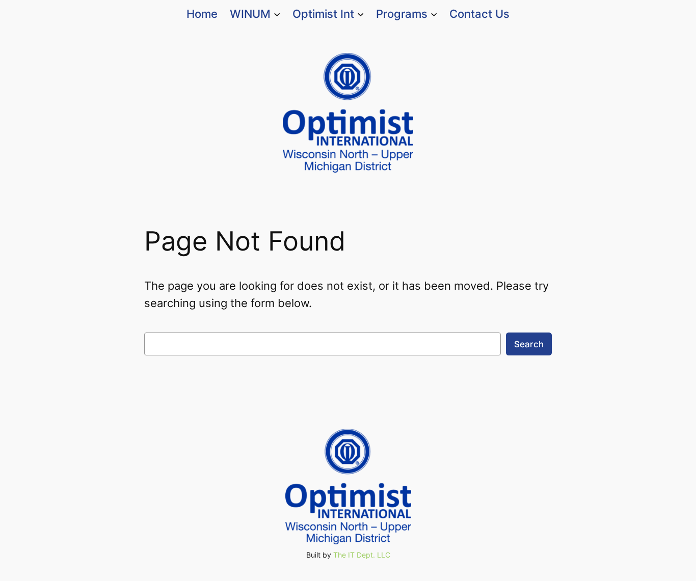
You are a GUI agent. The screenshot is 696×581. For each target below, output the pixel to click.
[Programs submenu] (434, 14)
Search (529, 344)
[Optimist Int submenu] (360, 14)
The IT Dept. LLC (361, 554)
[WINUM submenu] (277, 14)
